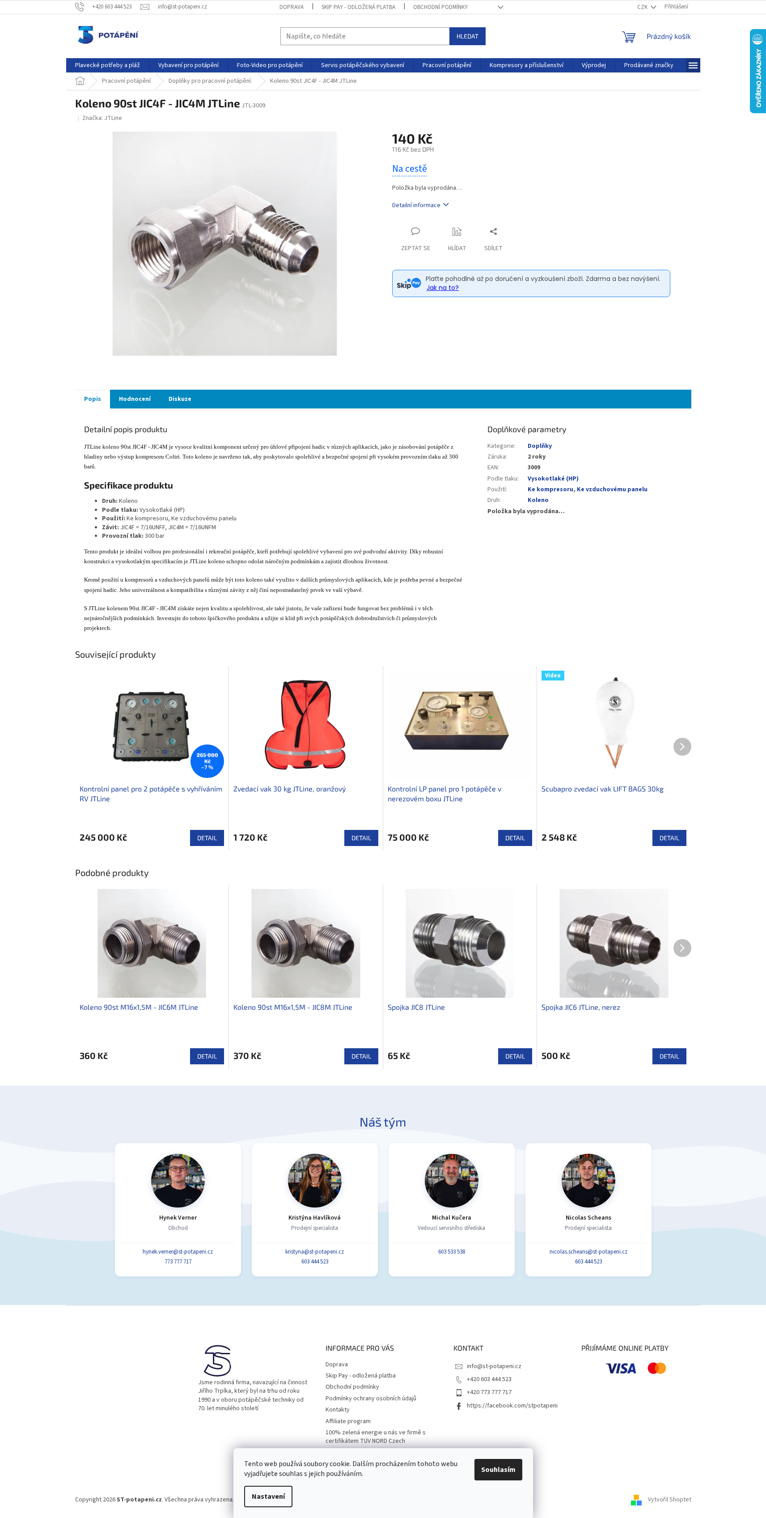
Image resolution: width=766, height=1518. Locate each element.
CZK (643, 7)
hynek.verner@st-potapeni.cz (178, 1252)
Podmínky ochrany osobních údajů (371, 1398)
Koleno (538, 500)
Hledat (467, 36)
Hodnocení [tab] (135, 399)
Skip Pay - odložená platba (358, 7)
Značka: (102, 118)
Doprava (291, 7)
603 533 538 (451, 1252)
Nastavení (268, 1496)
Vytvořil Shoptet (669, 1499)
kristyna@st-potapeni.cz (314, 1252)
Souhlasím (498, 1470)
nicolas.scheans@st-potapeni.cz (588, 1252)
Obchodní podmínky (440, 7)
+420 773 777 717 (489, 1392)
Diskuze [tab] (180, 399)
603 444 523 (314, 1262)
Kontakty (338, 1409)
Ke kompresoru (550, 489)
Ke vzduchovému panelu (612, 489)
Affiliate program (348, 1421)
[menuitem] (107, 65)
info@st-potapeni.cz (494, 1366)
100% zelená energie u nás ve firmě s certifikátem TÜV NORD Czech (376, 1437)
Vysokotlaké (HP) (553, 478)
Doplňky (540, 446)
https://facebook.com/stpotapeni (512, 1405)
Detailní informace (416, 205)
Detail (207, 838)
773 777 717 (178, 1262)
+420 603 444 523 (489, 1379)
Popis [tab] (92, 399)
